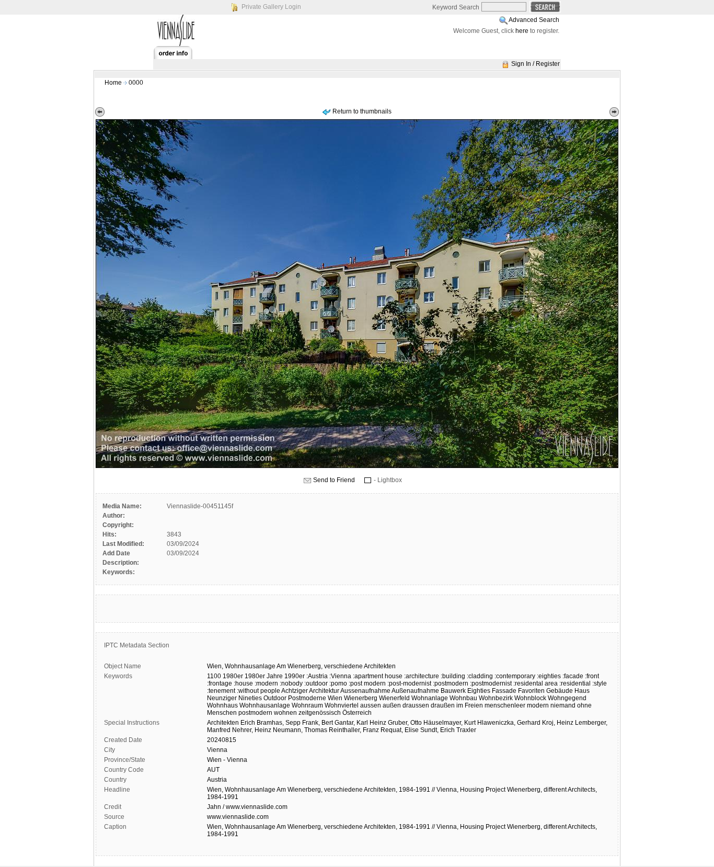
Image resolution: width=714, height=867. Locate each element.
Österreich (357, 712)
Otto (416, 722)
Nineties (250, 698)
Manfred (219, 730)
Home (113, 82)
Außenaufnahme (415, 690)
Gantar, (345, 722)
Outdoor (274, 698)
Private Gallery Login (271, 6)
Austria (217, 779)
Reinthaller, (345, 730)
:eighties (549, 676)
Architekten (380, 666)
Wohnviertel (342, 705)
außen (392, 705)
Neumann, (288, 730)
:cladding (480, 676)
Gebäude (559, 690)
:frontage (219, 683)
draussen (415, 705)
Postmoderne (307, 698)
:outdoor (316, 683)
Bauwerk (453, 690)
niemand (562, 705)
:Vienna (340, 676)
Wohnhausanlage (250, 666)
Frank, (311, 722)
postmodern (255, 712)
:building (453, 676)
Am (281, 666)
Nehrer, (242, 730)
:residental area (535, 683)
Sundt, (429, 730)
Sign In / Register (535, 63)
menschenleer (505, 705)
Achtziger (294, 690)
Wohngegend (567, 698)
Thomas (315, 730)
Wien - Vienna (227, 759)
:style (599, 683)
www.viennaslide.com (238, 816)
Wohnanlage (429, 698)
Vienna (217, 750)
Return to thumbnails (361, 111)
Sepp (293, 722)
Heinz (378, 722)
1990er (294, 676)
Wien (335, 698)
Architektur (324, 690)
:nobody (291, 683)
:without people (258, 690)
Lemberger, (591, 722)
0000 (136, 82)
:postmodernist (491, 683)
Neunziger (222, 698)
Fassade (504, 690)
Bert (327, 722)
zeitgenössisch (319, 712)
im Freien (469, 705)
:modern (266, 683)
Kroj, (548, 722)
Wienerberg (360, 698)
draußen (443, 705)
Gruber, (398, 722)
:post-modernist (409, 683)
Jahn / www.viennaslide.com (247, 807)
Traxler (466, 730)
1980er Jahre (264, 676)
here (521, 31)
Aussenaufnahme (365, 690)
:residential (575, 683)
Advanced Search (534, 20)
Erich (247, 722)
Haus (582, 690)
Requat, (392, 730)
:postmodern (450, 683)
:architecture (421, 676)
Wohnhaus (222, 705)
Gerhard (528, 722)
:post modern (367, 683)
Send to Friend (334, 480)
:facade (572, 676)
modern (538, 705)
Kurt (470, 722)
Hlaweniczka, (496, 722)
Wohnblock (530, 698)
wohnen (285, 712)
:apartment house (377, 676)
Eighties (478, 690)
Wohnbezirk (496, 698)
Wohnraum (307, 705)
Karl (362, 722)
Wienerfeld (394, 698)
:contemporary (514, 676)
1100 (214, 676)
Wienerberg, (305, 666)
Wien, (215, 666)
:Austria (317, 676)
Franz (371, 730)
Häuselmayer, (443, 722)
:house (243, 683)
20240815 (221, 740)
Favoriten (531, 690)
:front (592, 676)
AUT (213, 769)
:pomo (338, 683)
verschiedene (343, 666)
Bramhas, (270, 722)
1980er (233, 676)
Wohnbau (463, 698)
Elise (412, 730)
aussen (370, 705)
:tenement (221, 690)
